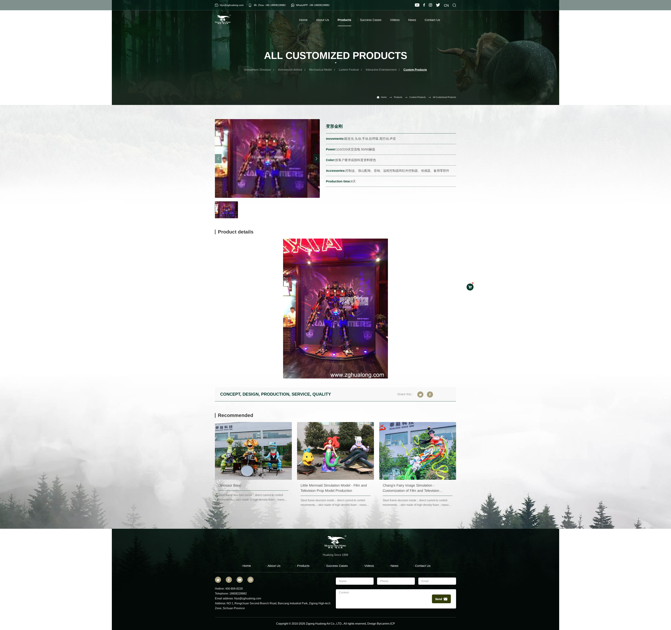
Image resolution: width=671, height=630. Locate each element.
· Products (302, 566)
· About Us (273, 566)
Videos (395, 20)
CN (446, 5)
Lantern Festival (349, 69)
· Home (246, 566)
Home (303, 20)
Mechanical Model (320, 69)
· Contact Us (422, 566)
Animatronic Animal (290, 69)
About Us (322, 20)
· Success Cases (336, 566)
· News (393, 566)
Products (344, 20)
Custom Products (415, 69)
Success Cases (370, 20)
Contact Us (432, 20)
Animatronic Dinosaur (257, 69)
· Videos (368, 566)
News (412, 20)
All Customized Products (444, 97)
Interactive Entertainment (381, 69)
